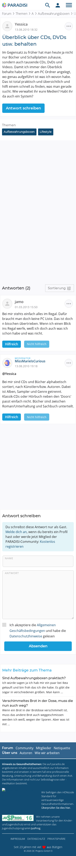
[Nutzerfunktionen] (58, 5)
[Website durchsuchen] (48, 5)
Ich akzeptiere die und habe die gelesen (38, 630)
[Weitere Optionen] (69, 26)
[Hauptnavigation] (69, 5)
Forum (6, 13)
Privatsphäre (56, 839)
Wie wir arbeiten (47, 753)
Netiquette (62, 748)
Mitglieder (43, 748)
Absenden (38, 646)
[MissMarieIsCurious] (8, 362)
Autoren (26, 753)
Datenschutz (36, 839)
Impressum (18, 839)
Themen (21, 13)
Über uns (9, 753)
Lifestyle (45, 131)
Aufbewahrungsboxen (54, 13)
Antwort (12, 573)
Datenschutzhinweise (26, 636)
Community (24, 748)
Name (9, 558)
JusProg (35, 828)
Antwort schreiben (23, 108)
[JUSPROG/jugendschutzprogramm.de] (18, 818)
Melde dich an (16, 532)
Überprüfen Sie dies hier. (56, 808)
